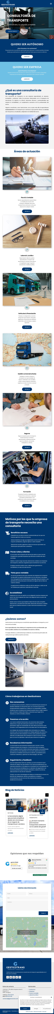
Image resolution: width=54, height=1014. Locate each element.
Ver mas (27, 211)
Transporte (33, 817)
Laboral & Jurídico (27, 256)
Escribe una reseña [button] (16, 868)
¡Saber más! (27, 56)
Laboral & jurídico (33, 995)
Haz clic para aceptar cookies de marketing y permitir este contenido (27, 932)
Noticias (10, 813)
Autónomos (32, 989)
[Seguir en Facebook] (7, 977)
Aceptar (25, 1008)
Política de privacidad (37, 1011)
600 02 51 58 (9, 996)
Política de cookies (29, 1011)
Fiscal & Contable (27, 198)
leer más (10, 833)
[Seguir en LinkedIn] (10, 977)
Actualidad (33, 815)
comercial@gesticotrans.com (10, 998)
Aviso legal (44, 1011)
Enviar (43, 913)
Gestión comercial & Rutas (27, 374)
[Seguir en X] (20, 977)
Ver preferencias (47, 1008)
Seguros (27, 434)
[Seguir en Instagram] (13, 977)
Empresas (31, 991)
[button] (51, 997)
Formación (27, 492)
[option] (16, 817)
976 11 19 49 (11, 994)
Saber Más (10, 639)
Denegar (36, 1008)
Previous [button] (47, 795)
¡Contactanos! (12, 31)
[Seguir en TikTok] (16, 977)
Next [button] (7, 795)
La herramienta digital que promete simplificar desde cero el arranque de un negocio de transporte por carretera (16, 820)
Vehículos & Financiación (27, 314)
